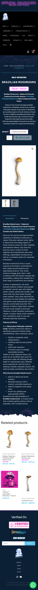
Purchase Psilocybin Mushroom (16, 229)
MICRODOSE (14, 35)
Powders (6, 40)
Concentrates (22, 31)
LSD (23, 35)
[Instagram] (17, 577)
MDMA (5, 35)
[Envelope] (21, 577)
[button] (32, 149)
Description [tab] (10, 218)
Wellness (29, 40)
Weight (5, 132)
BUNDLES (14, 26)
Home (6, 66)
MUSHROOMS (28, 26)
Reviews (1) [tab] (25, 218)
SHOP (4, 26)
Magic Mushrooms (17, 66)
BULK (5, 45)
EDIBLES (16, 40)
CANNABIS (7, 31)
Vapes (30, 35)
